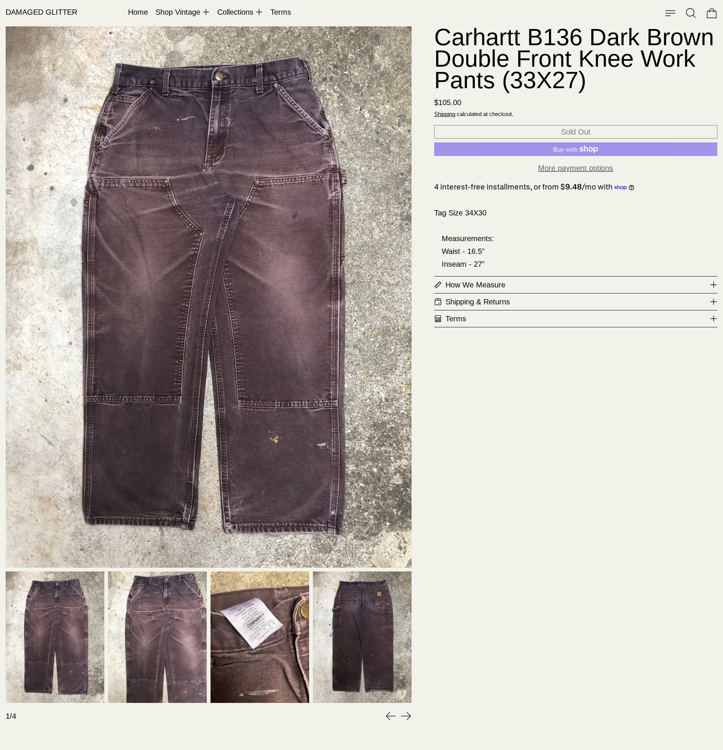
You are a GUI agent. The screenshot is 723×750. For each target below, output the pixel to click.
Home (138, 12)
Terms (280, 12)
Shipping (444, 114)
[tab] (55, 637)
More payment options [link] (575, 168)
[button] (691, 13)
